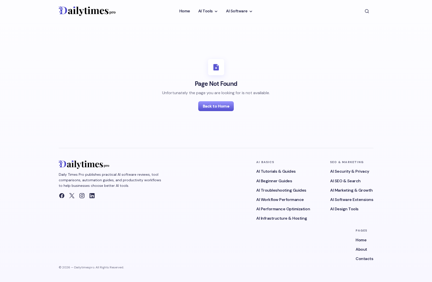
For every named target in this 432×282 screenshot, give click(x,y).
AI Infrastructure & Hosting (281, 218)
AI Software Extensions (351, 199)
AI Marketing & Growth (351, 190)
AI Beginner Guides (274, 181)
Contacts (364, 258)
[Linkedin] (92, 196)
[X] (72, 196)
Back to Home (216, 106)
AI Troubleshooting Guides (281, 190)
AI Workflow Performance (280, 199)
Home (361, 240)
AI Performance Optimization (283, 209)
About (361, 249)
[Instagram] (82, 196)
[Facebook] (62, 196)
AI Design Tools (344, 209)
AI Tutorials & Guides (276, 171)
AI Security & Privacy (349, 171)
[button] (366, 11)
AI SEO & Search (345, 181)
